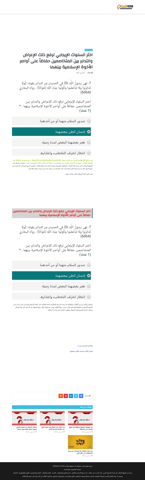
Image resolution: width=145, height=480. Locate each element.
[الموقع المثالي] (125, 6)
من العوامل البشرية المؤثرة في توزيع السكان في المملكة (81, 428)
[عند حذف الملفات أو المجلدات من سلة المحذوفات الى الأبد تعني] (80, 442)
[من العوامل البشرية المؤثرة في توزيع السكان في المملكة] (80, 418)
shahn (89, 73)
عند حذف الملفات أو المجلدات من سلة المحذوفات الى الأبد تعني (80, 452)
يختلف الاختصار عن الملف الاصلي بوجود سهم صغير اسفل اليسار (26, 428)
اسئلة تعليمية (88, 50)
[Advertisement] (72, 31)
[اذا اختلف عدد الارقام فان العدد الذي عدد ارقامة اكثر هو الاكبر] (52, 418)
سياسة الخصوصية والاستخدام (72, 469)
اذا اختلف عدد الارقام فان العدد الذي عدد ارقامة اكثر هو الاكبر (53, 428)
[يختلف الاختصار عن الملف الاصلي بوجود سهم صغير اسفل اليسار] (24, 418)
